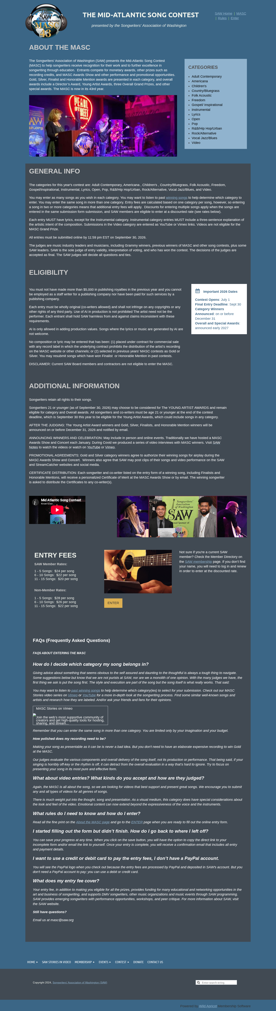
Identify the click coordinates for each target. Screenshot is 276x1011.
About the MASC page (93, 822)
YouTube (89, 695)
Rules (222, 18)
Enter (235, 18)
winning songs (176, 198)
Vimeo (73, 695)
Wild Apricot (208, 1006)
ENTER (137, 822)
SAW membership (198, 562)
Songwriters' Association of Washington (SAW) (80, 982)
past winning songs (85, 690)
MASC (241, 13)
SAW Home (223, 13)
